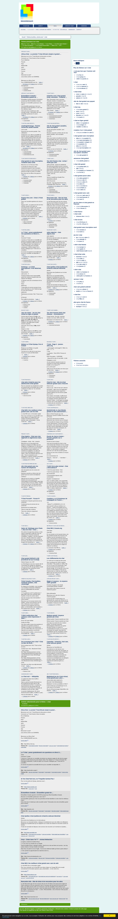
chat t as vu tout (27, 395)
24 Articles (25, 84)
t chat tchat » (50, 93)
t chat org (25, 89)
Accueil (23, 29)
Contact (79, 29)
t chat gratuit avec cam (28, 154)
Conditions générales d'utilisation (44, 908)
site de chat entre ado (54, 898)
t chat (36, 788)
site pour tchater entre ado (34, 898)
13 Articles (51, 151)
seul (55, 26)
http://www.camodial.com (30, 832)
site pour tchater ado (44, 898)
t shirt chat (77, 269)
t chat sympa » (25, 341)
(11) (84, 140)
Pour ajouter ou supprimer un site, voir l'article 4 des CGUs (36, 910)
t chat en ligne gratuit (81, 120)
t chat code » (24, 613)
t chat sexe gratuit (52, 745)
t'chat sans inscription (50, 858)
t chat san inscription (46, 834)
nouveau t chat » (51, 341)
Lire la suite (24, 740)
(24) (81, 144)
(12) (84, 142)
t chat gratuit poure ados (82, 175)
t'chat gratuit (23, 747)
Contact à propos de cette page (78, 908)
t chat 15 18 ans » (51, 496)
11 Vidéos (57, 186)
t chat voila (51, 227)
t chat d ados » (25, 195)
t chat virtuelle (26, 339)
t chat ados (26, 183)
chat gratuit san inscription (58, 834)
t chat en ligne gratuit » (28, 123)
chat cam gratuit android (82, 287)
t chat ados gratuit (27, 180)
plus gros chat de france (82, 302)
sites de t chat (41, 858)
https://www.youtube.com (30, 786)
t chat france (52, 118)
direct (40, 26)
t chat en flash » (25, 264)
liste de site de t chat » (53, 578)
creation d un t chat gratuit (83, 130)
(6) (81, 98)
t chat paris (51, 376)
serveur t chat (26, 304)
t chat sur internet (27, 261)
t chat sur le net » (52, 264)
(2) (79, 75)
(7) (82, 178)
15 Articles (51, 112)
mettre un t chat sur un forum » (56, 525)
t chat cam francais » (53, 407)
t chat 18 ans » (51, 195)
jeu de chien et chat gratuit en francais (84, 203)
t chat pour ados (27, 181)
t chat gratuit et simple (28, 87)
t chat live (77, 294)
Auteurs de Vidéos (45, 29)
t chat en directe (27, 90)
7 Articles (25, 176)
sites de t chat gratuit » (27, 93)
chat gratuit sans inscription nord (85, 227)
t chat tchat (77, 92)
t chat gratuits (26, 120)
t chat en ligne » (25, 229)
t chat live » (24, 555)
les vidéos (32, 47)
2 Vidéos (32, 84)
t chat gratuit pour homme (55, 117)
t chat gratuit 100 (27, 153)
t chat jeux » (24, 525)
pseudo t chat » (25, 433)
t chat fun (25, 359)
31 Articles (25, 117)
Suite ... (61, 45)
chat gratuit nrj (59, 876)
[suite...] (41, 82)
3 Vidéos (31, 544)
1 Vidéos (32, 117)
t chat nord (51, 294)
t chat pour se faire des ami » (29, 463)
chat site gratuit (55, 811)
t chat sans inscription (54, 154)
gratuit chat (69, 26)
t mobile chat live (27, 223)
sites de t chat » (25, 51)
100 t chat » (50, 463)
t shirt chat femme (53, 191)
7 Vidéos (30, 705)
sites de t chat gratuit (43, 745)
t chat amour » (51, 613)
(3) (80, 77)
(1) (82, 86)
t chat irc (25, 307)
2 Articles (50, 220)
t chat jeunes (52, 375)
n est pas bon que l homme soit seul (84, 71)
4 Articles (25, 256)
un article (63, 29)
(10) (82, 166)
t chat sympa (31, 788)
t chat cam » (50, 379)
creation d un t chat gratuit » (55, 433)
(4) (81, 125)
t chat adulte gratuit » (53, 639)
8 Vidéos (57, 636)
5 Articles (50, 405)
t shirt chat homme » (52, 310)
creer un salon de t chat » (28, 578)
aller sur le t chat (53, 225)
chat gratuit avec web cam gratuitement (47, 876)
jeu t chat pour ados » (53, 674)
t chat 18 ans (78, 219)
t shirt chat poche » (52, 555)
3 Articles (50, 289)
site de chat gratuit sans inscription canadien (82, 151)
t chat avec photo (53, 553)
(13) (83, 148)
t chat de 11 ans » (26, 639)
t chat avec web (27, 260)
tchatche (26, 26)
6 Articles (25, 218)
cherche (84, 26)
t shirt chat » (50, 158)
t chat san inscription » (53, 123)
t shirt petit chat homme (54, 325)
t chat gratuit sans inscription (55, 115)
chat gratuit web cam (33, 876)
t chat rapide (52, 189)
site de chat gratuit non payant (84, 101)
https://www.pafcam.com (30, 874)
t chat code (77, 214)
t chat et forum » (26, 496)
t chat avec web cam (30, 877)
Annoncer (71, 29)
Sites (37, 29)
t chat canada (52, 293)
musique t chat (26, 671)
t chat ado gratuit (53, 155)
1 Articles (25, 667)
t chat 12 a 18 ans (53, 523)
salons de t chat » (52, 229)
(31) (83, 138)
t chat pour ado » (26, 379)
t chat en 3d (52, 493)
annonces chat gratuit (81, 158)
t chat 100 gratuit (27, 151)
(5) (81, 182)
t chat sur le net (31, 835)
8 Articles (50, 186)
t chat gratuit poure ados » (28, 158)
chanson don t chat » (27, 674)
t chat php (25, 306)
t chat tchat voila (53, 224)
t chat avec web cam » (27, 407)
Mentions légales (30, 908)
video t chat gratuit (27, 221)
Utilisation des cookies (61, 908)
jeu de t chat (78, 235)
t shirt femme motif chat (54, 192)
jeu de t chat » (25, 310)
